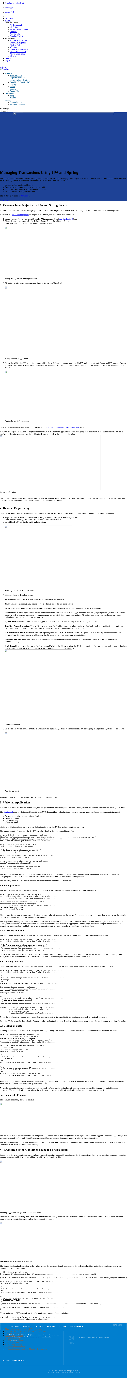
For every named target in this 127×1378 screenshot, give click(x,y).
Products (8, 73)
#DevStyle (17, 1337)
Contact (27, 1326)
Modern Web (15, 45)
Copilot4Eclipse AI (17, 78)
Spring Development (18, 43)
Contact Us (14, 91)
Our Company (10, 84)
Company (51, 1326)
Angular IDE (15, 34)
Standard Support (17, 102)
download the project (20, 215)
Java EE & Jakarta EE (18, 40)
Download (4, 200)
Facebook (53, 1360)
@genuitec (33, 1335)
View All (13, 56)
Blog (12, 95)
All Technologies (16, 25)
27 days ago (13, 1340)
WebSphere (14, 47)
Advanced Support (17, 104)
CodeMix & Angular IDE (20, 82)
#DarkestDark (47, 1335)
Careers (13, 89)
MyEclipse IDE (16, 75)
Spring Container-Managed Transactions (63, 427)
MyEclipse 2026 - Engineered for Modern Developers (94, 1337)
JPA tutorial (8, 812)
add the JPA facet (66, 219)
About (12, 87)
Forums (8, 20)
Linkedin (59, 1360)
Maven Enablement (17, 54)
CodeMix (13, 32)
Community (9, 93)
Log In (7, 60)
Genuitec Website (17, 36)
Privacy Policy (76, 1326)
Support (8, 100)
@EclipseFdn (46, 1337)
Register (8, 58)
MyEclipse (14, 27)
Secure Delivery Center (19, 29)
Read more (117, 1325)
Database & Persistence (19, 49)
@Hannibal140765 (17, 1335)
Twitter (13, 98)
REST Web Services (18, 52)
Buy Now (9, 18)
